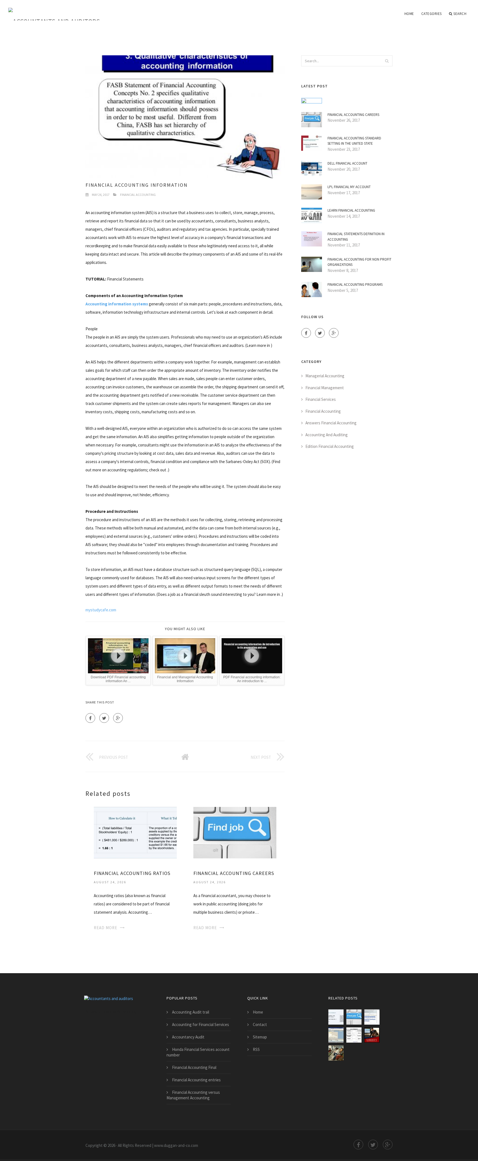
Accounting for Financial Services (200, 1024)
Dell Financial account (347, 163)
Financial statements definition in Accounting (356, 237)
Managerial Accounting (324, 375)
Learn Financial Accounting (351, 210)
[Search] (386, 60)
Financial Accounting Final (194, 1067)
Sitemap (260, 1037)
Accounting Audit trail (190, 1012)
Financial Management (324, 387)
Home (409, 13)
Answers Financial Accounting (331, 422)
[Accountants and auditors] (54, 10)
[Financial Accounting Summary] (336, 1053)
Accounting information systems (116, 304)
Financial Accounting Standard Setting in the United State (354, 141)
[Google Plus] (118, 718)
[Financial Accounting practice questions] (372, 1017)
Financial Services (320, 399)
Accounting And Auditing (326, 434)
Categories (431, 13)
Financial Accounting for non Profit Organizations (359, 262)
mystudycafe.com (100, 609)
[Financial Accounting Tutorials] (336, 1035)
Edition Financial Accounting (329, 446)
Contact (260, 1024)
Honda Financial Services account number (198, 1052)
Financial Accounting (138, 195)
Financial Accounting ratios (132, 873)
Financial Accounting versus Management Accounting (193, 1095)
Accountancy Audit (188, 1037)
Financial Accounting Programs (355, 284)
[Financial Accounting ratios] (135, 832)
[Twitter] (104, 718)
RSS (256, 1049)
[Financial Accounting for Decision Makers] (372, 1035)
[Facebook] (90, 718)
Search (459, 13)
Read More (105, 927)
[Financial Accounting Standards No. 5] (354, 1035)
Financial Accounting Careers (233, 873)
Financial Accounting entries (196, 1079)
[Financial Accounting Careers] (234, 832)
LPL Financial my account (349, 187)
